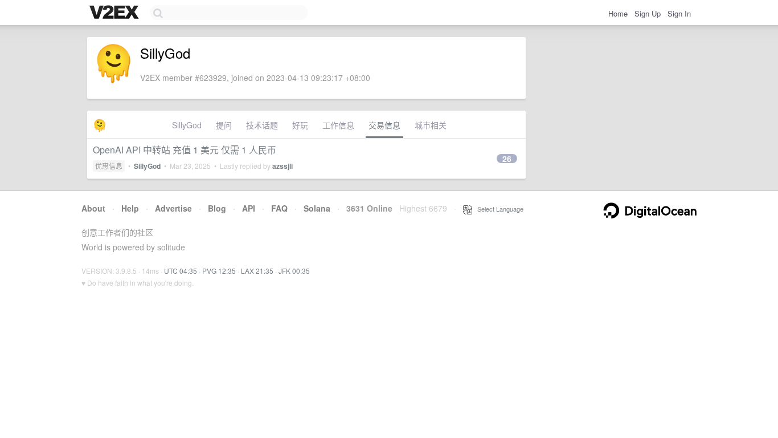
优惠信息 (108, 166)
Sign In (679, 13)
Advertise (173, 208)
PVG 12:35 (219, 270)
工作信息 (338, 125)
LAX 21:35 (257, 270)
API (248, 208)
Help (130, 208)
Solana (317, 208)
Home (618, 13)
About (93, 208)
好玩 (300, 125)
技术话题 (262, 125)
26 (506, 158)
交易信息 (384, 125)
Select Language (497, 208)
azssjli (282, 166)
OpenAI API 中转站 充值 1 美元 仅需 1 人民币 (184, 149)
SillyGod (187, 125)
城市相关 (431, 125)
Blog (217, 208)
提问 (224, 125)
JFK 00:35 (294, 270)
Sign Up (647, 13)
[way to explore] (115, 13)
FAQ (279, 208)
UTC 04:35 (180, 270)
